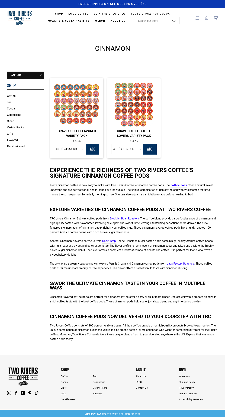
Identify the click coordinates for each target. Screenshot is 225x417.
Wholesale (184, 376)
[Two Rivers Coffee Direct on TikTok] (36, 393)
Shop (65, 370)
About (141, 370)
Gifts (10, 133)
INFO (182, 370)
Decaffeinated (16, 146)
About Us (118, 20)
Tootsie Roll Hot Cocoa (150, 13)
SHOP (59, 13)
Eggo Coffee (78, 13)
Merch (100, 20)
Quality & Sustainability (69, 20)
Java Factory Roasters (180, 263)
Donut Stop (109, 241)
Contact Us (142, 387)
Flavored (12, 140)
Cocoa (11, 108)
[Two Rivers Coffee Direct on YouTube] (23, 393)
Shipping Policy (187, 382)
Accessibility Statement (191, 399)
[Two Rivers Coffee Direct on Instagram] (9, 393)
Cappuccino (14, 114)
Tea (9, 102)
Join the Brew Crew (110, 13)
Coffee (11, 96)
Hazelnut (15, 75)
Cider (10, 121)
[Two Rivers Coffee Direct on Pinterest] (30, 393)
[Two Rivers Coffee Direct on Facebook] (16, 393)
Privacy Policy (186, 387)
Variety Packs (15, 127)
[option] (112, 4)
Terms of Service (188, 393)
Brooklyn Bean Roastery (124, 218)
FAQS (139, 382)
